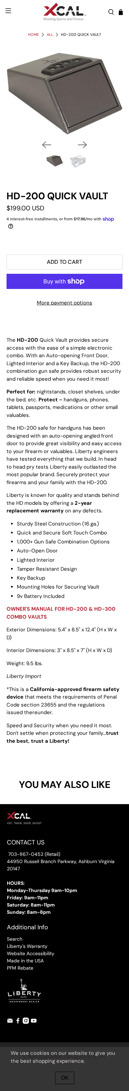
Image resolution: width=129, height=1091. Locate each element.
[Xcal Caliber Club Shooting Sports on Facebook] (18, 1022)
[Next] (82, 145)
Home (33, 35)
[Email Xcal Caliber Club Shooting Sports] (10, 1022)
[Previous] (46, 145)
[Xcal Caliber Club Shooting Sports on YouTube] (34, 1022)
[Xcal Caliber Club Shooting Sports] (64, 12)
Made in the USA (25, 961)
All (50, 35)
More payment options (64, 302)
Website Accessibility (30, 953)
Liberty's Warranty (27, 946)
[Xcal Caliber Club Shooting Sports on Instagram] (26, 1022)
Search (14, 939)
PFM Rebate (20, 968)
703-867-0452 (25, 854)
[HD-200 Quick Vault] (64, 93)
